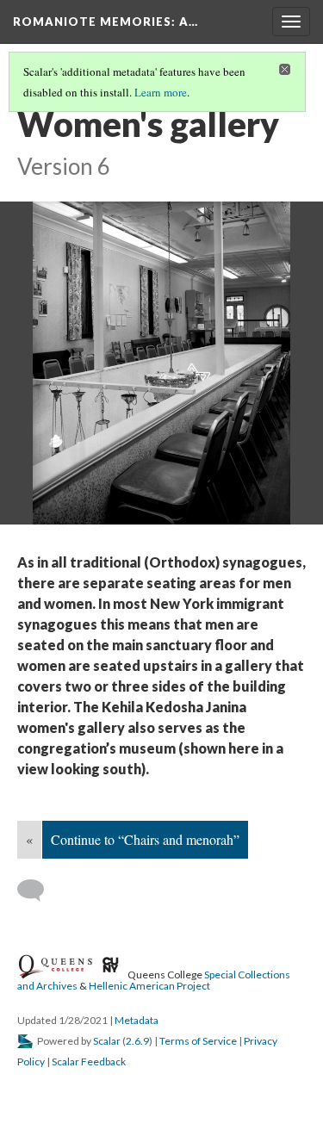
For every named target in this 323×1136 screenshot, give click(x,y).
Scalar (107, 1040)
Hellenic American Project (149, 985)
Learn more (160, 92)
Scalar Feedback (89, 1061)
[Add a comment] (38, 890)
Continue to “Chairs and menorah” (145, 839)
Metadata (136, 1020)
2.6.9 (137, 1040)
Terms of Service (198, 1040)
